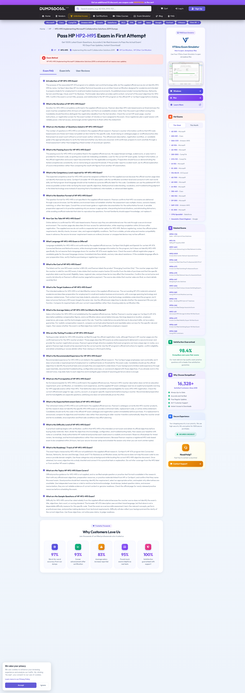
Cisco (61, 22)
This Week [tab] (177, 125)
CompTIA (72, 22)
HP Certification (125, 50)
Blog (161, 16)
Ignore (43, 685)
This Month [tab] (194, 125)
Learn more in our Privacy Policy (17, 679)
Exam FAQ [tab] (48, 70)
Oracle (100, 22)
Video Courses (122, 16)
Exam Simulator (144, 16)
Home (47, 16)
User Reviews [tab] (83, 70)
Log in (180, 8)
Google (158, 22)
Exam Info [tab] (65, 70)
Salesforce (112, 22)
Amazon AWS (86, 22)
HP (50, 29)
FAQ (172, 16)
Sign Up (198, 8)
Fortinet (169, 22)
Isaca (148, 22)
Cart (166, 8)
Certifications (101, 16)
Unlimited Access (81, 16)
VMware (181, 22)
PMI (131, 22)
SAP (140, 22)
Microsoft (50, 22)
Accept (21, 685)
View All (193, 22)
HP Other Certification (142, 50)
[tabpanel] (101, 297)
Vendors (61, 16)
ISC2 (123, 22)
